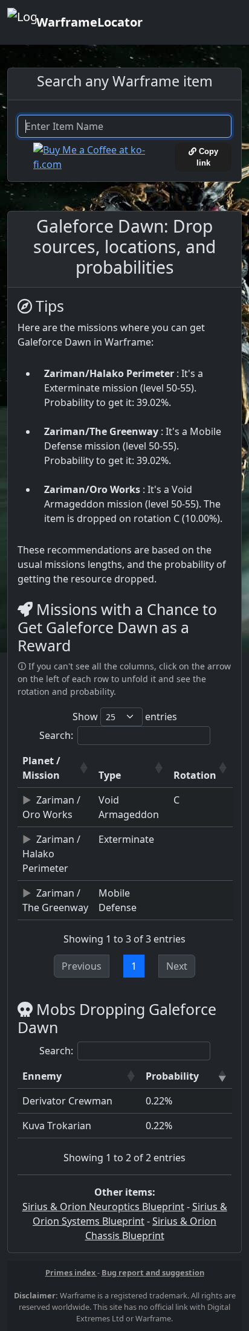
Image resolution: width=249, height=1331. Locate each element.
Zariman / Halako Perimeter (51, 854)
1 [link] (134, 966)
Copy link (207, 157)
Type (110, 775)
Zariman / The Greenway (55, 900)
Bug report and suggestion (153, 1272)
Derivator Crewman (67, 1100)
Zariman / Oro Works (51, 807)
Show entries (125, 716)
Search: (56, 735)
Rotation (194, 775)
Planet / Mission (41, 768)
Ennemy (42, 1076)
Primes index (71, 1272)
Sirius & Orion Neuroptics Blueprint (103, 1206)
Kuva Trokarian (56, 1125)
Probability (172, 1076)
